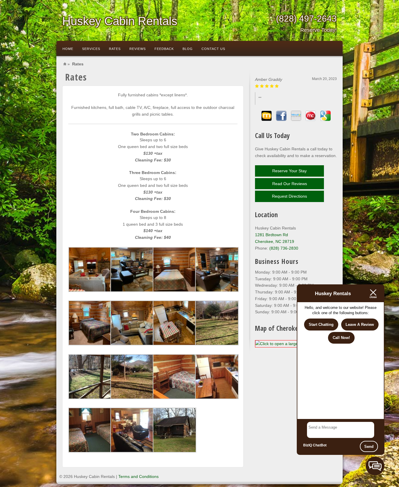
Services (91, 49)
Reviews (137, 49)
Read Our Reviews (289, 183)
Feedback (164, 49)
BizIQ (307, 445)
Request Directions (289, 196)
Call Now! (341, 337)
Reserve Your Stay (289, 170)
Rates (115, 49)
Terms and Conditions (138, 476)
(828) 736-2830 (283, 248)
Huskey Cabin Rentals (119, 21)
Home (68, 49)
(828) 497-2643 (306, 23)
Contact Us (213, 49)
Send (369, 446)
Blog (188, 49)
